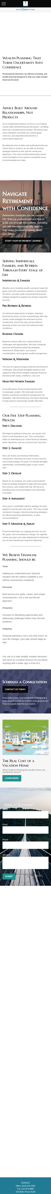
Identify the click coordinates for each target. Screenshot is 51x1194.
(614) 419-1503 (28, 1186)
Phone (5, 840)
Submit (9, 876)
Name (5, 809)
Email (5, 824)
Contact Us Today (15, 689)
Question (6, 855)
